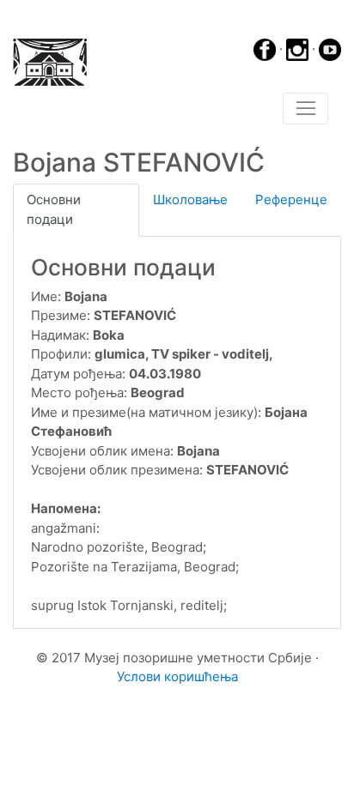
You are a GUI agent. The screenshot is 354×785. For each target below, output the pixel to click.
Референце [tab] (291, 199)
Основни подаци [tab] (54, 209)
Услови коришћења (177, 676)
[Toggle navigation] (305, 109)
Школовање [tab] (190, 199)
